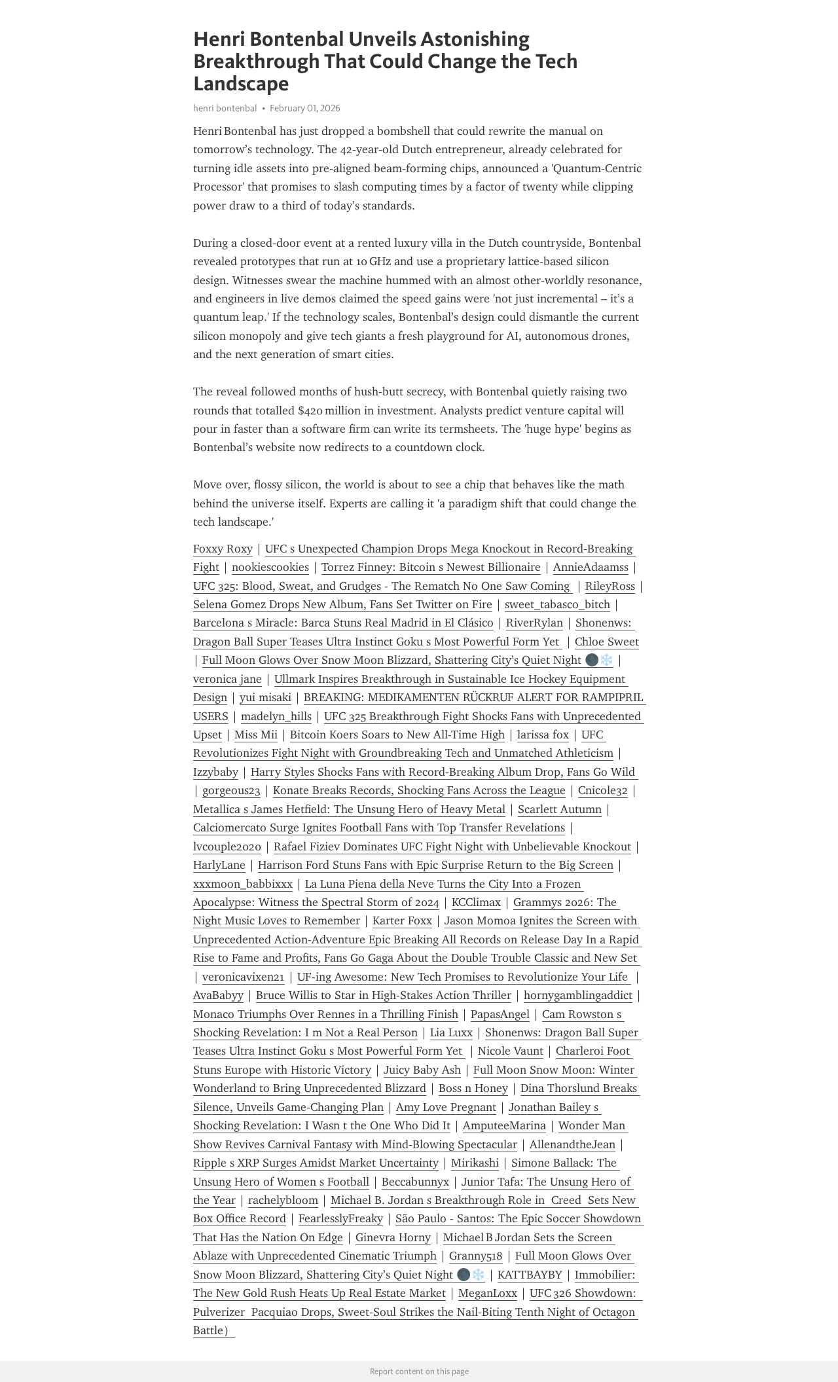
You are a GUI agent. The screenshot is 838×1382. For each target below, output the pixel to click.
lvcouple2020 (227, 846)
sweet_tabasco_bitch (557, 604)
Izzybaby (215, 772)
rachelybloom (283, 1200)
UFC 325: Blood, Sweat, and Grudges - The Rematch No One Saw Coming (383, 586)
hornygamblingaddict (578, 995)
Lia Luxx (451, 1032)
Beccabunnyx (415, 1181)
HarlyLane (219, 865)
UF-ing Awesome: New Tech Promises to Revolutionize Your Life (464, 977)
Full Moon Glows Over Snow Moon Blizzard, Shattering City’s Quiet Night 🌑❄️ (407, 660)
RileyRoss (610, 586)
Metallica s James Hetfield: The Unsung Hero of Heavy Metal (349, 809)
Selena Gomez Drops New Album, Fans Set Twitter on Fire (342, 604)
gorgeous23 (231, 790)
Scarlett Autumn (560, 809)
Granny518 (476, 1255)
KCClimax (476, 902)
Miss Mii (256, 734)
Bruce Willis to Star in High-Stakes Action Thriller (383, 995)
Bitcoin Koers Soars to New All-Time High (397, 734)
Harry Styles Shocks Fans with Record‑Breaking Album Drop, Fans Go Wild (444, 772)
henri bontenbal (225, 108)
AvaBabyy (218, 995)
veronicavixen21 (243, 977)
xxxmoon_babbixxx (243, 884)
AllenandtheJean (572, 1144)
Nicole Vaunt (510, 1051)
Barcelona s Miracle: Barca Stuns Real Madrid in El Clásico (343, 622)
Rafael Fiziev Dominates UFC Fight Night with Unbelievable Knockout (452, 846)
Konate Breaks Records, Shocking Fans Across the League (419, 790)
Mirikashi (475, 1162)
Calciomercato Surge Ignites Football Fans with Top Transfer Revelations (379, 827)
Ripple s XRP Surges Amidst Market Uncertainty (316, 1162)
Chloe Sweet (607, 641)
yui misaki (265, 697)
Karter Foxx (402, 920)
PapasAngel (500, 1014)
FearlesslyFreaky (341, 1218)
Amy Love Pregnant (446, 1107)
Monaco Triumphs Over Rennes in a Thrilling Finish (325, 1014)
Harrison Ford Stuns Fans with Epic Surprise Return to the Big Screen (435, 865)
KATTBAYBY (530, 1274)
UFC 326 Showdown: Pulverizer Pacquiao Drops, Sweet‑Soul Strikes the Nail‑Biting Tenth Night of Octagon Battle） (418, 1311)
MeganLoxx (487, 1293)
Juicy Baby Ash (422, 1070)
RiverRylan (534, 622)
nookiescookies (270, 567)
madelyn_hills (276, 716)
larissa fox (543, 734)
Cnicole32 (603, 790)
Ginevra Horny (393, 1237)
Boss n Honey (473, 1088)
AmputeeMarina (504, 1125)
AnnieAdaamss (590, 567)
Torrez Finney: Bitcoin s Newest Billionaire (431, 567)
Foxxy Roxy (223, 548)
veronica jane (227, 679)
